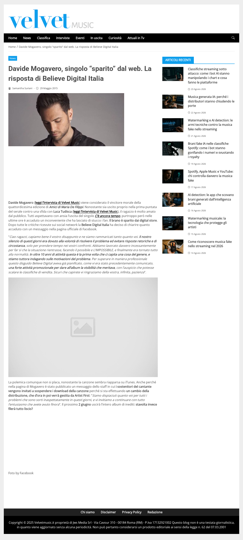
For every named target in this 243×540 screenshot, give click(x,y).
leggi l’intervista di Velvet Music (57, 202)
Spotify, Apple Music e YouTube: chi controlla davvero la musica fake (210, 175)
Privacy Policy (131, 512)
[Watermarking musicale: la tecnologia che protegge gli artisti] (172, 223)
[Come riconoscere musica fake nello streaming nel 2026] (172, 246)
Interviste (63, 38)
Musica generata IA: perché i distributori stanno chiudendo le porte (211, 101)
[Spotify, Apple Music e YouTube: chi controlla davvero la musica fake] (172, 176)
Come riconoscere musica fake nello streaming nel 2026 (210, 243)
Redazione (155, 512)
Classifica (43, 38)
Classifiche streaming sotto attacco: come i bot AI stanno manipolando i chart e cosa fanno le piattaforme (209, 75)
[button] (233, 38)
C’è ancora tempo (107, 216)
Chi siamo (88, 512)
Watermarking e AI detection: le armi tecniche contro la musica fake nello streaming (210, 124)
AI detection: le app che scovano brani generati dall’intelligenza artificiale (211, 199)
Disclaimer (108, 512)
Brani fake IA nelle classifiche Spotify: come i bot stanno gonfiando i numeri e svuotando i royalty (211, 150)
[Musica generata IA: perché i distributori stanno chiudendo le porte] (172, 102)
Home (12, 38)
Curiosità (115, 38)
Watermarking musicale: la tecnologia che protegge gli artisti (207, 222)
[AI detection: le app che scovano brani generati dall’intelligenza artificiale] (172, 200)
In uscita (97, 38)
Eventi (80, 38)
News (27, 38)
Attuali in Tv (136, 38)
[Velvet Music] (51, 19)
